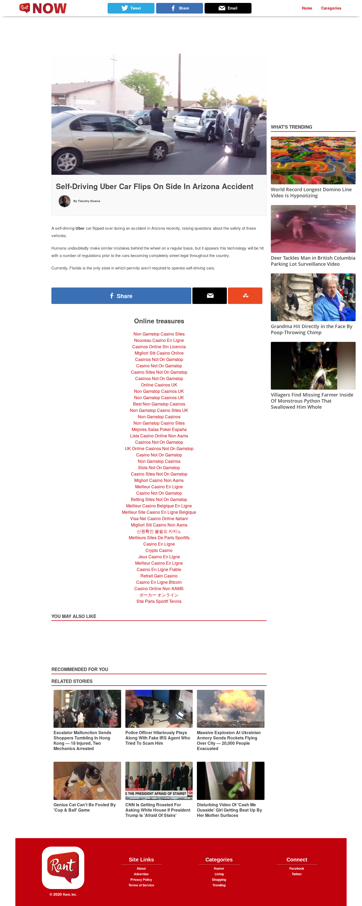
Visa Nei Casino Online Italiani (159, 518)
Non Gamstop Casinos (159, 416)
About (141, 868)
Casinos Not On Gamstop (159, 359)
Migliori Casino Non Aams (159, 480)
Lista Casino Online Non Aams (159, 436)
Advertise (141, 874)
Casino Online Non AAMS (159, 588)
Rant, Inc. (70, 894)
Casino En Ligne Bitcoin (159, 582)
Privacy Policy (141, 879)
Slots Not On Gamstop (159, 467)
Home (307, 8)
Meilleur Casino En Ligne (159, 487)
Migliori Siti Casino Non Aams (159, 525)
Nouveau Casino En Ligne (159, 340)
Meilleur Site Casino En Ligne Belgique (159, 512)
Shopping (219, 879)
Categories (331, 8)
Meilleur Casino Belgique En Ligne (159, 506)
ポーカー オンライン (159, 595)
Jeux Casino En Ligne (159, 557)
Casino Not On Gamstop (159, 366)
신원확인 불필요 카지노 (159, 531)
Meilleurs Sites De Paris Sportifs (159, 537)
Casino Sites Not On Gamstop (159, 372)
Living (219, 874)
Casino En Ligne (159, 544)
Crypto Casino (159, 550)
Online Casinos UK (159, 385)
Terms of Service (141, 885)
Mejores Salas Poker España (159, 429)
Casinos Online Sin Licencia (159, 346)
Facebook (296, 868)
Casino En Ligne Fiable (159, 569)
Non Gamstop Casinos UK (159, 391)
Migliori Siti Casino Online (159, 353)
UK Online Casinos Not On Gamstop (159, 448)
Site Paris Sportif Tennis (159, 601)
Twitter (297, 874)
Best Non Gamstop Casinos (159, 404)
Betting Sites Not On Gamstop (159, 499)
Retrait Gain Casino (159, 576)
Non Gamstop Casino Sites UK (159, 410)
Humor (219, 868)
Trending (219, 885)
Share (125, 296)
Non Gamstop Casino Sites (159, 334)
